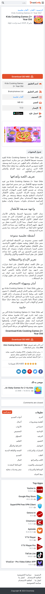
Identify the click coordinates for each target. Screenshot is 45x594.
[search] (3, 3)
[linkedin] (24, 371)
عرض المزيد (7, 412)
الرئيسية (39, 10)
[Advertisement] (22, 49)
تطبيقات (39, 412)
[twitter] (35, 371)
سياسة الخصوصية (24, 575)
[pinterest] (29, 371)
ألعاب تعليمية (23, 10)
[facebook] (40, 371)
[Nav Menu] (43, 2)
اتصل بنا (21, 577)
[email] (18, 371)
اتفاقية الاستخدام (34, 577)
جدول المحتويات (34, 152)
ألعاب (32, 10)
